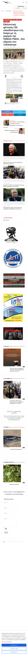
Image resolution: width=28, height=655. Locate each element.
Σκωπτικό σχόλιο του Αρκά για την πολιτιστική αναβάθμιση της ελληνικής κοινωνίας (17, 370)
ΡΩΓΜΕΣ (6, 427)
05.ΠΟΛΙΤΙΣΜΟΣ (7, 19)
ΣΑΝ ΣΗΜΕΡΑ (7, 378)
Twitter (19, 111)
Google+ (7, 114)
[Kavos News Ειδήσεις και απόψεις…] (6, 2)
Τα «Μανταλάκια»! (8, 217)
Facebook (7, 111)
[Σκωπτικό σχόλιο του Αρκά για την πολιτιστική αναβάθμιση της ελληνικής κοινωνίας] (12, 357)
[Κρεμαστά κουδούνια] (12, 473)
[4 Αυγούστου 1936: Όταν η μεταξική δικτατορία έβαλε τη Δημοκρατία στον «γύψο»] (14, 172)
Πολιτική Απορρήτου (7, 641)
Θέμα (5, 513)
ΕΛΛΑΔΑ (19, 19)
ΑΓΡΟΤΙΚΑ (14, 19)
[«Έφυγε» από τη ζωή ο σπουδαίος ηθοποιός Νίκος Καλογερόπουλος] (14, 149)
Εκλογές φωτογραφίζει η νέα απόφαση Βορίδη (11, 130)
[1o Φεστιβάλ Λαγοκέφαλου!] (12, 438)
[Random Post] (23, 2)
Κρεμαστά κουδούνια (14, 484)
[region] (14, 642)
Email (5, 507)
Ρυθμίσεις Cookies (14, 648)
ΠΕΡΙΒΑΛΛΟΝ (6, 21)
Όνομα (5, 502)
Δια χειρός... (7, 346)
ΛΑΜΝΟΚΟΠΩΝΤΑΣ (8, 462)
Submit (6, 532)
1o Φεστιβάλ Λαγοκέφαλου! (16, 449)
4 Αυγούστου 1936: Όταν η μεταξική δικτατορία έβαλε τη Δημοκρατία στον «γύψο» (16, 402)
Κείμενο (5, 518)
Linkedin (19, 114)
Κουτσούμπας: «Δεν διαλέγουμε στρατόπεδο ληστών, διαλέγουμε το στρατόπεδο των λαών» (14, 124)
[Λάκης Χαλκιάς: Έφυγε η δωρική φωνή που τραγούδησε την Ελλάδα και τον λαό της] (14, 194)
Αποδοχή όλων (14, 645)
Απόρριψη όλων (14, 652)
